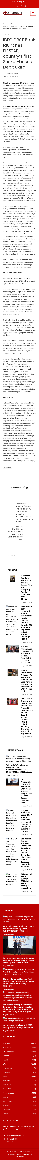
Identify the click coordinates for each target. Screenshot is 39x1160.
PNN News (19, 1085)
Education (19, 1047)
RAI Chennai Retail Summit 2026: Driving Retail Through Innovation (26, 881)
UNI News (19, 1110)
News (19, 1076)
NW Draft (19, 1081)
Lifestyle (19, 1064)
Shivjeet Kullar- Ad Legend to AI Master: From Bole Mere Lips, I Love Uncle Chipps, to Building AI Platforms (27, 820)
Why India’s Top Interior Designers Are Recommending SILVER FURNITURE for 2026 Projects (19, 768)
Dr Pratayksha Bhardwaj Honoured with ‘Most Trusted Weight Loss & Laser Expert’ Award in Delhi (26, 791)
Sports (19, 1097)
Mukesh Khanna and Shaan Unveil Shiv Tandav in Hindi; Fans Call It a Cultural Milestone (27, 654)
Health (19, 1060)
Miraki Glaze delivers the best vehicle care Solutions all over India (15, 533)
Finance (19, 1056)
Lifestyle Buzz (19, 1068)
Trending (19, 1105)
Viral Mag (25, 1154)
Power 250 (19, 1089)
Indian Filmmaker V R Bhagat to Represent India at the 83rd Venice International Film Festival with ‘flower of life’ (27, 681)
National (19, 1072)
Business (6, 35)
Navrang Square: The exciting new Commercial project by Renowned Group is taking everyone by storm (24, 512)
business (9, 467)
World (19, 1114)
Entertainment (19, 1052)
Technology (19, 1101)
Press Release (19, 1093)
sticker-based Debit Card (16, 106)
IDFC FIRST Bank (28, 83)
